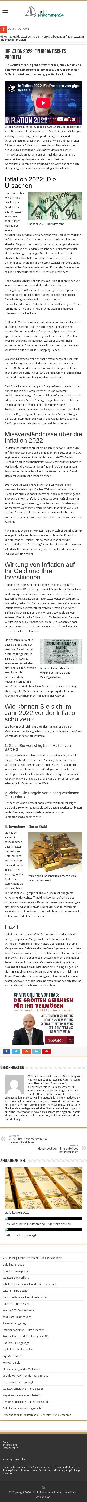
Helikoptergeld (11, 1362)
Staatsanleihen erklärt (16, 1277)
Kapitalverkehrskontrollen (18, 1349)
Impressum (10, 1444)
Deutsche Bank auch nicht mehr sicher (25, 1297)
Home (7, 36)
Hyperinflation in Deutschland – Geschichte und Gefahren (37, 1414)
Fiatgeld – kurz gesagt (16, 1303)
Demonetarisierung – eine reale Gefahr (26, 1401)
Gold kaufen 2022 (18, 29)
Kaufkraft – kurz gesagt (17, 1316)
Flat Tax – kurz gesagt (16, 1343)
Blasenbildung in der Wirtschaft (21, 1369)
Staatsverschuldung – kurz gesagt (23, 1388)
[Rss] (43, 1487)
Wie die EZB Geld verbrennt (19, 1310)
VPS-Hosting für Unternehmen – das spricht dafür (32, 1258)
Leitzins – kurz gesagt (20, 1235)
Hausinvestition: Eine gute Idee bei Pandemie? (58, 1149)
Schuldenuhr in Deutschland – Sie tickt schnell (38, 1224)
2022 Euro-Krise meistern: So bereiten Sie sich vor (28, 1139)
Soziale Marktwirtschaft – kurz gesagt (25, 1375)
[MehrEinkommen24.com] (43, 10)
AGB (5, 1441)
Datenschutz (10, 1448)
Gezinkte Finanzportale (16, 1271)
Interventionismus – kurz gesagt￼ (23, 1329)
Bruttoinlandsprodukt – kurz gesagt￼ (25, 1336)
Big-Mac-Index (12, 1356)
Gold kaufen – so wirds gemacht (22, 1408)
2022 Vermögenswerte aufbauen (41, 36)
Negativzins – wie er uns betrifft (22, 1395)
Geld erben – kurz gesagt (18, 1382)
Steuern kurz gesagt (15, 1323)
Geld (16, 36)
